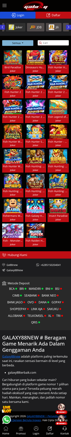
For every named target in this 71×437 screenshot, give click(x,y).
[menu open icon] (4, 6)
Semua (16, 43)
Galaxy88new (11, 356)
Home (5, 433)
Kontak (64, 433)
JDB (39, 27)
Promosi (21, 433)
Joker (19, 27)
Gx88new (12, 265)
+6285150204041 (51, 265)
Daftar (56, 15)
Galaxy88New (15, 270)
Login (20, 15)
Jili (57, 27)
